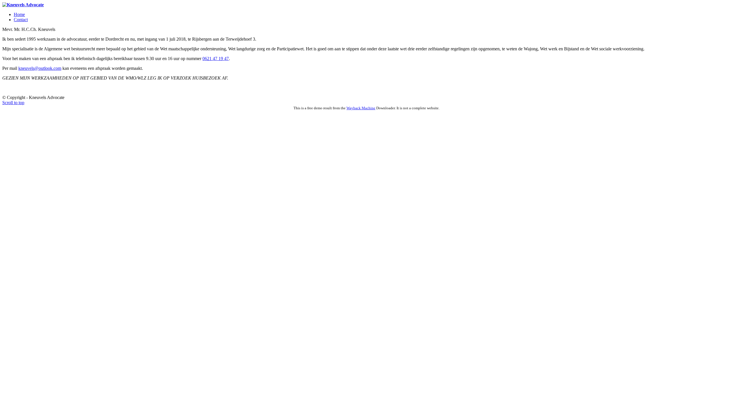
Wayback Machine (360, 108)
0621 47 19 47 (215, 58)
